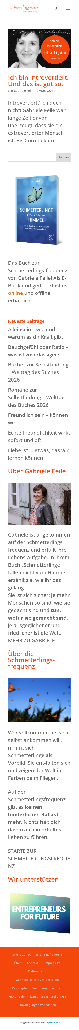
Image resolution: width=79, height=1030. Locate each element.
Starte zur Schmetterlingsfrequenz (37, 955)
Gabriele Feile (23, 91)
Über (17, 963)
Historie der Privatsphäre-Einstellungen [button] (37, 997)
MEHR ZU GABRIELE (31, 640)
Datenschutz (37, 971)
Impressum (52, 963)
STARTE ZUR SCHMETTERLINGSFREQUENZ (39, 858)
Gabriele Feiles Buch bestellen (37, 980)
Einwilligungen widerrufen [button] (37, 1005)
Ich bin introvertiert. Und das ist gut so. (38, 80)
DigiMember (53, 1022)
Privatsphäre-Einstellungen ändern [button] (37, 988)
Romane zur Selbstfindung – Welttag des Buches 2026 (36, 397)
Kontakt (33, 963)
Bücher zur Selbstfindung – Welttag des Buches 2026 (38, 372)
